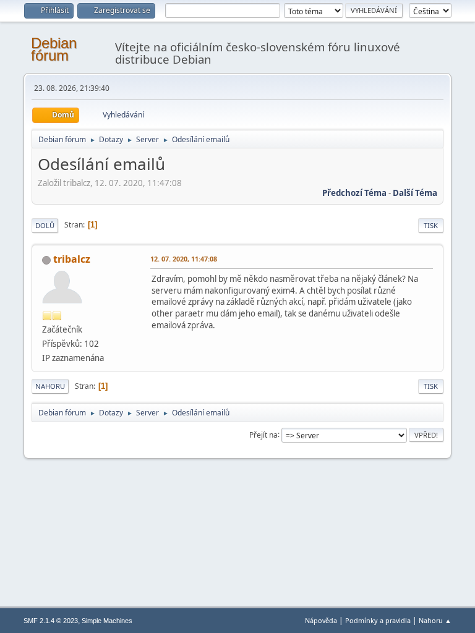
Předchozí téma (354, 192)
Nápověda (321, 620)
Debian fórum (54, 49)
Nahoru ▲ (435, 620)
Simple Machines (107, 620)
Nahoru (50, 386)
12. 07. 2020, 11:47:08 (183, 258)
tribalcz (71, 259)
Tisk (431, 225)
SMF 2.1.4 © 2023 (51, 620)
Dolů (44, 225)
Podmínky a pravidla (378, 620)
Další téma (415, 192)
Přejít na (263, 434)
